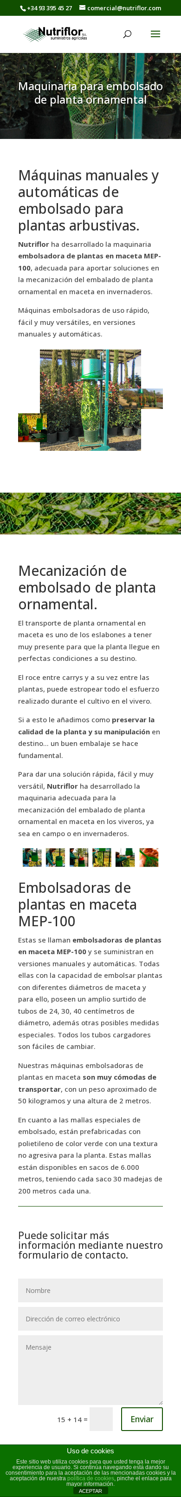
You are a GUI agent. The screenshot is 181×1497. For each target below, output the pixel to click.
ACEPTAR (90, 1491)
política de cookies (90, 1478)
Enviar (142, 1418)
